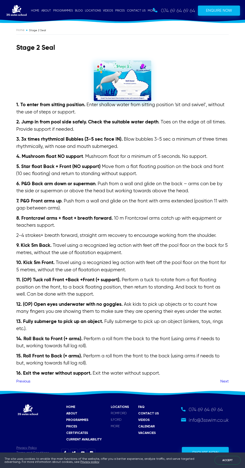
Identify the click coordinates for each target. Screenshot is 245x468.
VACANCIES (147, 433)
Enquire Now (219, 10)
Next (224, 381)
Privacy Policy (26, 448)
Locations (93, 10)
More (152, 10)
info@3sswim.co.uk (209, 420)
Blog (79, 10)
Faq (141, 407)
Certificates (77, 433)
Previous (23, 381)
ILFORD (116, 420)
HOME (70, 407)
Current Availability (84, 439)
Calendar (146, 426)
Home (35, 10)
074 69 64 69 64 (178, 10)
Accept (227, 460)
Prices (120, 10)
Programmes (63, 10)
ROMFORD (119, 413)
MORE (115, 426)
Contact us (136, 10)
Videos (108, 10)
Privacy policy (89, 462)
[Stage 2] (122, 80)
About (46, 10)
